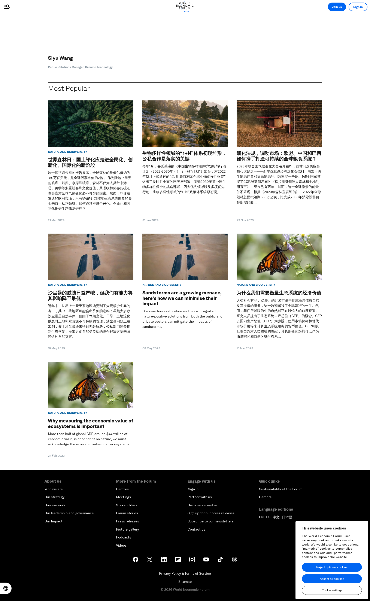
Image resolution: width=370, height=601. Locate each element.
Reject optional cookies (332, 567)
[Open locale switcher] (5, 588)
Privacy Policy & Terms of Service (185, 573)
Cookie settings (332, 590)
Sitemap (185, 582)
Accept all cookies (332, 578)
